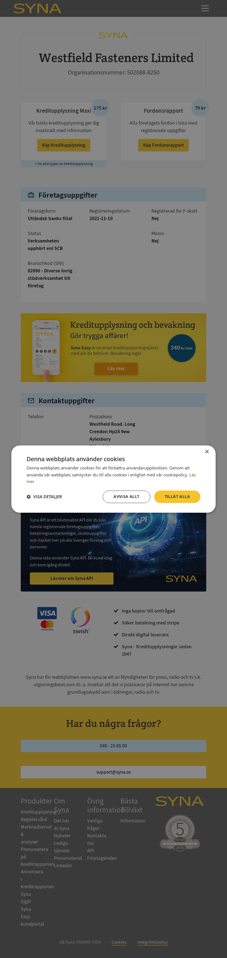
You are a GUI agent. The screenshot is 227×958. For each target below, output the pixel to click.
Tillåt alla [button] (177, 496)
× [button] (207, 452)
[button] (44, 497)
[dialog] (113, 479)
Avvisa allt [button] (126, 496)
